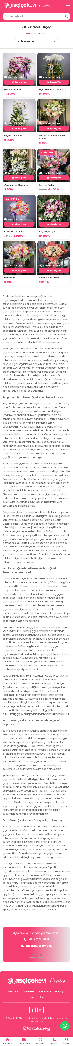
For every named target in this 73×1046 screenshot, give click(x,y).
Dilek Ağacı (60, 991)
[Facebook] (32, 1010)
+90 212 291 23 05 (39, 939)
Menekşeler (28, 991)
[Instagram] (40, 1010)
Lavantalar (12, 991)
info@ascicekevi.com (39, 946)
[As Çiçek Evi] (28, 5)
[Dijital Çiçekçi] (36, 1028)
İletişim (32, 997)
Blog (42, 997)
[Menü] (67, 5)
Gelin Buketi (44, 991)
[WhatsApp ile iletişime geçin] (65, 1026)
